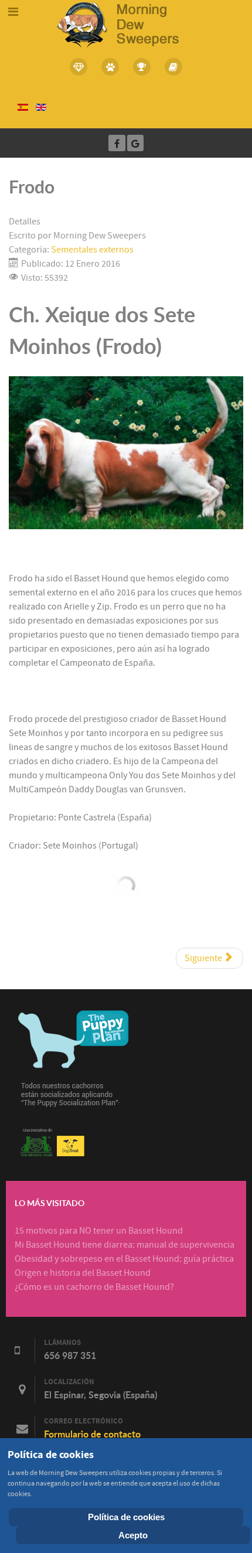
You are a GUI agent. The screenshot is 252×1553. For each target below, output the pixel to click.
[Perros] (110, 67)
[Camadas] (79, 67)
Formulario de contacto (92, 1434)
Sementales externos (92, 249)
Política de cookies (126, 1517)
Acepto (133, 1535)
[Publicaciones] (173, 67)
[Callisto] (126, 23)
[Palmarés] (142, 67)
